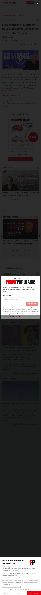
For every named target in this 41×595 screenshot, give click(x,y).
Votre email (7, 295)
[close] (37, 3)
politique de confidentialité (13, 316)
